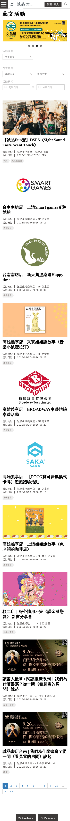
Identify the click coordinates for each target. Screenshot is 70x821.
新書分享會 (8, 632)
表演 (5, 160)
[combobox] (18, 57)
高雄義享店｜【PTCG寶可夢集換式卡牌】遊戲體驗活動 (35, 479)
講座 (5, 772)
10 (56, 785)
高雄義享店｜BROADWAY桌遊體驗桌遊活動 (35, 412)
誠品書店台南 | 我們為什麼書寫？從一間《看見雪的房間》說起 (35, 754)
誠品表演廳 (17, 160)
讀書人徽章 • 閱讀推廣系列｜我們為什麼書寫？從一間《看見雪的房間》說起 (35, 684)
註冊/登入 (53, 4)
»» (11, 791)
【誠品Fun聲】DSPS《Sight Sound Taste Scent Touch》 (34, 142)
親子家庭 (7, 228)
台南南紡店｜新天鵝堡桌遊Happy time (33, 277)
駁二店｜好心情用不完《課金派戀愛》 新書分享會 (33, 614)
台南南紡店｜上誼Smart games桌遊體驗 (34, 210)
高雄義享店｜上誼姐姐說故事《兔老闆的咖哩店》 (33, 546)
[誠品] (21, 4)
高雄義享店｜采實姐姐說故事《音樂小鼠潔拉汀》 (33, 344)
